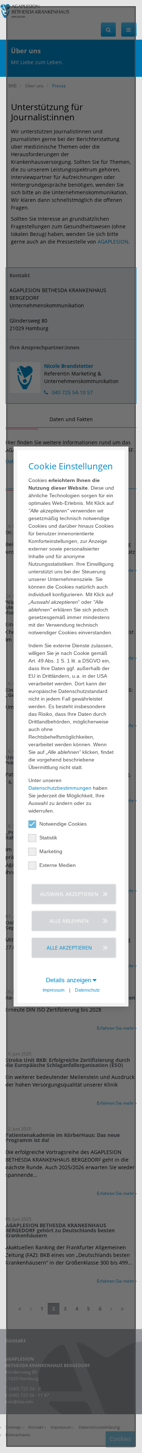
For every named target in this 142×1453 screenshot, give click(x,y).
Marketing (50, 851)
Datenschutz (87, 990)
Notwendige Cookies (63, 824)
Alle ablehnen (69, 920)
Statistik (48, 837)
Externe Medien (57, 865)
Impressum (53, 990)
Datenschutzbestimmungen (59, 788)
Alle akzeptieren (69, 947)
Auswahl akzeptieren (69, 894)
